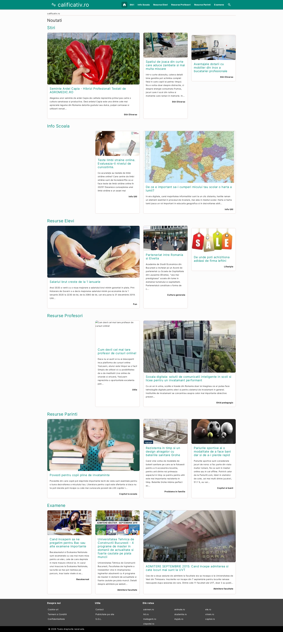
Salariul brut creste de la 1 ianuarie (75, 282)
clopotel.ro (148, 623)
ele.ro (208, 609)
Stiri (132, 4)
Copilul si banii (225, 488)
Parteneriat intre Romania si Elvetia (164, 256)
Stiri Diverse (130, 114)
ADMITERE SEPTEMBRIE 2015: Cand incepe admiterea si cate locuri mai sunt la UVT (187, 568)
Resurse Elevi (160, 4)
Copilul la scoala (128, 494)
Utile (134, 389)
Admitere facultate (127, 590)
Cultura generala (176, 295)
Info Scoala (144, 4)
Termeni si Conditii (57, 614)
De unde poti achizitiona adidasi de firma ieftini (211, 258)
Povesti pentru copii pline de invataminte (80, 475)
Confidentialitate (56, 619)
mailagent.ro (149, 619)
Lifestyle (228, 266)
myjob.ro (178, 619)
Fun (135, 304)
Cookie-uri (53, 609)
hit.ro (146, 614)
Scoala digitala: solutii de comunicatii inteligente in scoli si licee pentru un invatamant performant (188, 378)
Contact (100, 609)
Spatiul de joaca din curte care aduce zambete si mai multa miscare (165, 65)
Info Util (133, 196)
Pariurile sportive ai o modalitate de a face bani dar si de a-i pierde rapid (212, 451)
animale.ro (179, 609)
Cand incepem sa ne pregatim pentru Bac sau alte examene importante (68, 542)
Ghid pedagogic (224, 402)
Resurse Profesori (181, 4)
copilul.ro (210, 619)
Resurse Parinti (202, 4)
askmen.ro (148, 609)
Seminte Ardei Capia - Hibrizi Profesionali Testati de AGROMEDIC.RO (88, 90)
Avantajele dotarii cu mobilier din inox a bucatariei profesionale (210, 67)
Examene (219, 4)
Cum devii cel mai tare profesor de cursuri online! (117, 351)
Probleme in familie (174, 491)
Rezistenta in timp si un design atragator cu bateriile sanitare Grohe (163, 451)
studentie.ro (180, 614)
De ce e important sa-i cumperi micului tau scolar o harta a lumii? (189, 188)
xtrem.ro (209, 614)
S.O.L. (99, 619)
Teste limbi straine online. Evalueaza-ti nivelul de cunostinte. (116, 163)
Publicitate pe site (105, 614)
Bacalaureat (82, 579)
